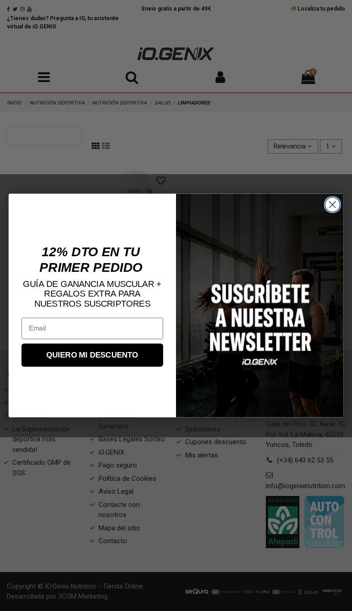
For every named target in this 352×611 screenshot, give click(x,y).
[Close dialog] (332, 204)
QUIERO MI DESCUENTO (92, 355)
